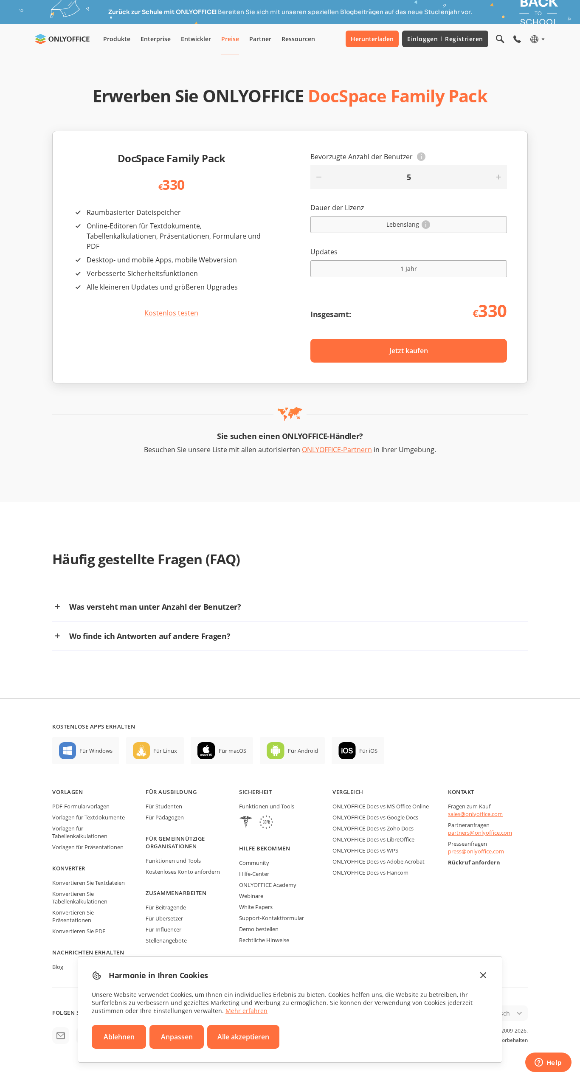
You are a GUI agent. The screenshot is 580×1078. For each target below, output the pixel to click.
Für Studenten (164, 806)
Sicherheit (255, 792)
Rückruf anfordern (474, 862)
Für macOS (232, 750)
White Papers (256, 907)
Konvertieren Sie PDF (78, 931)
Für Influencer (163, 929)
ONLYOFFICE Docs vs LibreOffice (373, 839)
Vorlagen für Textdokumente (88, 817)
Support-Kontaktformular (271, 918)
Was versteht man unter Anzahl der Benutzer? (155, 607)
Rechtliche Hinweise (264, 940)
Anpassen (177, 1036)
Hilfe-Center (254, 874)
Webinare (251, 896)
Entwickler (196, 39)
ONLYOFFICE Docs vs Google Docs (375, 817)
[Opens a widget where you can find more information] (548, 1063)
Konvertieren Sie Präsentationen (73, 916)
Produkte (116, 39)
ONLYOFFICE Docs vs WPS (365, 850)
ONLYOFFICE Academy (267, 885)
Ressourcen (298, 39)
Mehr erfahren (246, 1011)
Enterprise (156, 39)
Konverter (68, 868)
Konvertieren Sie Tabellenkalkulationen (79, 897)
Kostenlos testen (171, 313)
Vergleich (347, 792)
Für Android (303, 750)
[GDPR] (266, 823)
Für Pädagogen (165, 817)
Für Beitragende (166, 907)
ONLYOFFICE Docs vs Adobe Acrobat (378, 861)
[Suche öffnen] (500, 39)
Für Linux (165, 750)
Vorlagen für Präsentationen (88, 847)
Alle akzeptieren (243, 1036)
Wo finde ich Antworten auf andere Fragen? (149, 636)
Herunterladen (372, 39)
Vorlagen (67, 792)
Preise (230, 39)
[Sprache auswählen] (537, 39)
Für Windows (96, 750)
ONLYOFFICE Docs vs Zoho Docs (373, 828)
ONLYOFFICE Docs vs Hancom (370, 872)
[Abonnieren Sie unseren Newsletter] (60, 1035)
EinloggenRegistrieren (445, 39)
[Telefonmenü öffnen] (517, 39)
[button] (421, 157)
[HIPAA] (246, 823)
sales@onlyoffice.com (475, 814)
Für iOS (368, 750)
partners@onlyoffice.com (480, 832)
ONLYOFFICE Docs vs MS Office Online (380, 806)
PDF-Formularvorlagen (81, 806)
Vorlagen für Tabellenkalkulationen (79, 832)
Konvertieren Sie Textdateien (88, 883)
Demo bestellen (259, 929)
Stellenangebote (166, 940)
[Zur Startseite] (62, 39)
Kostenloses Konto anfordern (183, 871)
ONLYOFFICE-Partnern (337, 449)
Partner (260, 39)
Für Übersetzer (164, 918)
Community (254, 863)
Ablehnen (119, 1036)
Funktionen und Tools (173, 860)
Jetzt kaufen (408, 350)
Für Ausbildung (171, 792)
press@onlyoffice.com (476, 851)
